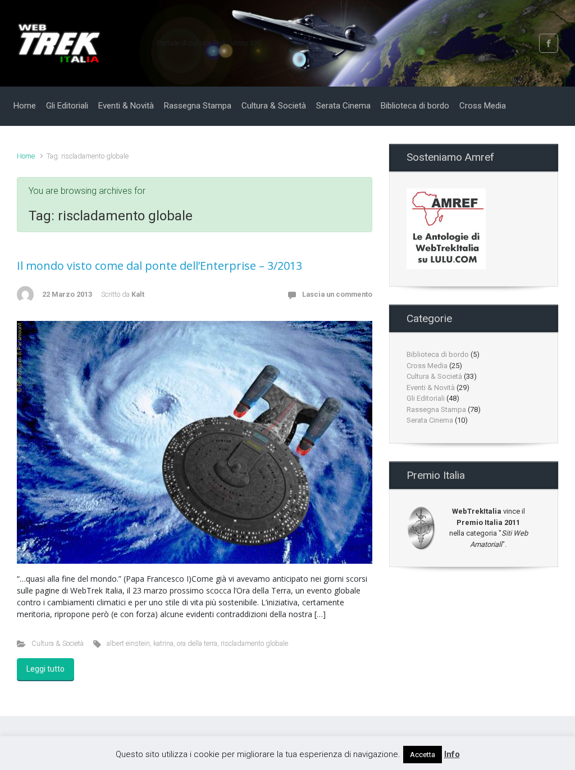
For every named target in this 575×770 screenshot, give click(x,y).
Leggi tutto (45, 668)
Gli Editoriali (426, 398)
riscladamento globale (254, 643)
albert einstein (128, 643)
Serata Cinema (430, 420)
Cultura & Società (57, 643)
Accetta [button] (422, 754)
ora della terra (197, 643)
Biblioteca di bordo (438, 354)
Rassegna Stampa (436, 409)
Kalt (137, 294)
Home (26, 156)
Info (452, 754)
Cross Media (427, 365)
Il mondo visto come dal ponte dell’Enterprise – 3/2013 (159, 265)
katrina (163, 643)
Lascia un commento (337, 294)
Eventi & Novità (431, 387)
